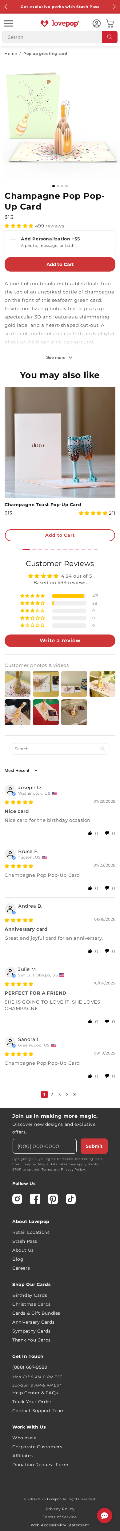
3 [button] (59, 1094)
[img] (19, 802)
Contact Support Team (38, 1410)
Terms (47, 1169)
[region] (60, 831)
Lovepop (54, 1499)
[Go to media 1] (53, 186)
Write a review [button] (60, 640)
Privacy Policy (73, 1169)
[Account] (97, 23)
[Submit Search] (110, 37)
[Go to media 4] (66, 186)
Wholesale (24, 1438)
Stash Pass (24, 1241)
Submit (94, 1146)
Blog (17, 1259)
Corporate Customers (37, 1447)
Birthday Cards (29, 1295)
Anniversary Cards (33, 1322)
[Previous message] (6, 7)
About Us (23, 1250)
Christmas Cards (31, 1304)
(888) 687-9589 (29, 1367)
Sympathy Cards (31, 1331)
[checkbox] (60, 242)
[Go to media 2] (58, 186)
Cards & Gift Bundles (36, 1313)
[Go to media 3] (62, 186)
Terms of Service (60, 1517)
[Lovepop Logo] (60, 23)
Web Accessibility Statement (60, 1525)
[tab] (26, 549)
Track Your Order (32, 1401)
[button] (8, 23)
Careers (21, 1268)
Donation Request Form (40, 1464)
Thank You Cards (31, 1340)
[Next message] (114, 7)
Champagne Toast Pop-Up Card (43, 504)
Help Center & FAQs (35, 1393)
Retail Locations (31, 1232)
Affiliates (22, 1455)
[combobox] (60, 37)
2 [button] (52, 1094)
